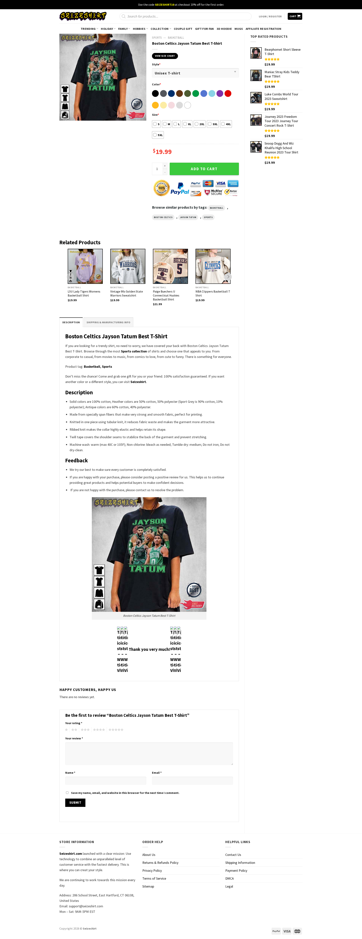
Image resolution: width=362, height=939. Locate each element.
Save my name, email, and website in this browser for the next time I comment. (125, 793)
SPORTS (157, 37)
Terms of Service (154, 878)
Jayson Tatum (188, 217)
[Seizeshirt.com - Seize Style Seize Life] (83, 16)
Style (156, 64)
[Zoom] (65, 115)
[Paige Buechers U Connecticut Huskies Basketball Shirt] (170, 266)
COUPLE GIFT (183, 29)
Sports (208, 217)
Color (156, 84)
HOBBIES (139, 29)
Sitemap (148, 886)
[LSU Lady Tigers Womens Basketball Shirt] (85, 266)
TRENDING (88, 29)
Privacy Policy (152, 870)
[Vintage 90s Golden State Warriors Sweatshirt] (128, 266)
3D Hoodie (224, 29)
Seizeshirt (138, 382)
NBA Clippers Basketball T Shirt (213, 293)
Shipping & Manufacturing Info (108, 322)
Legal (229, 886)
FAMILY (123, 29)
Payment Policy (236, 870)
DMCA (229, 878)
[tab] (71, 322)
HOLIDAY (107, 29)
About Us (148, 854)
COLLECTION (160, 29)
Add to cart (204, 168)
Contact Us (233, 854)
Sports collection (134, 351)
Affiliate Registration (263, 29)
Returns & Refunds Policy (160, 862)
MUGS (239, 29)
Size (155, 114)
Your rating (73, 723)
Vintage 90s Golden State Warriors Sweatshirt (126, 293)
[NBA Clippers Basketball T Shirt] (213, 266)
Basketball (176, 37)
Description (71, 322)
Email (157, 772)
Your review (74, 738)
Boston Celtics (163, 217)
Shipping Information (240, 862)
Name (70, 772)
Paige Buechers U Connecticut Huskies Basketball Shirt (166, 295)
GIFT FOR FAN (204, 29)
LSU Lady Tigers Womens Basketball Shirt (84, 293)
